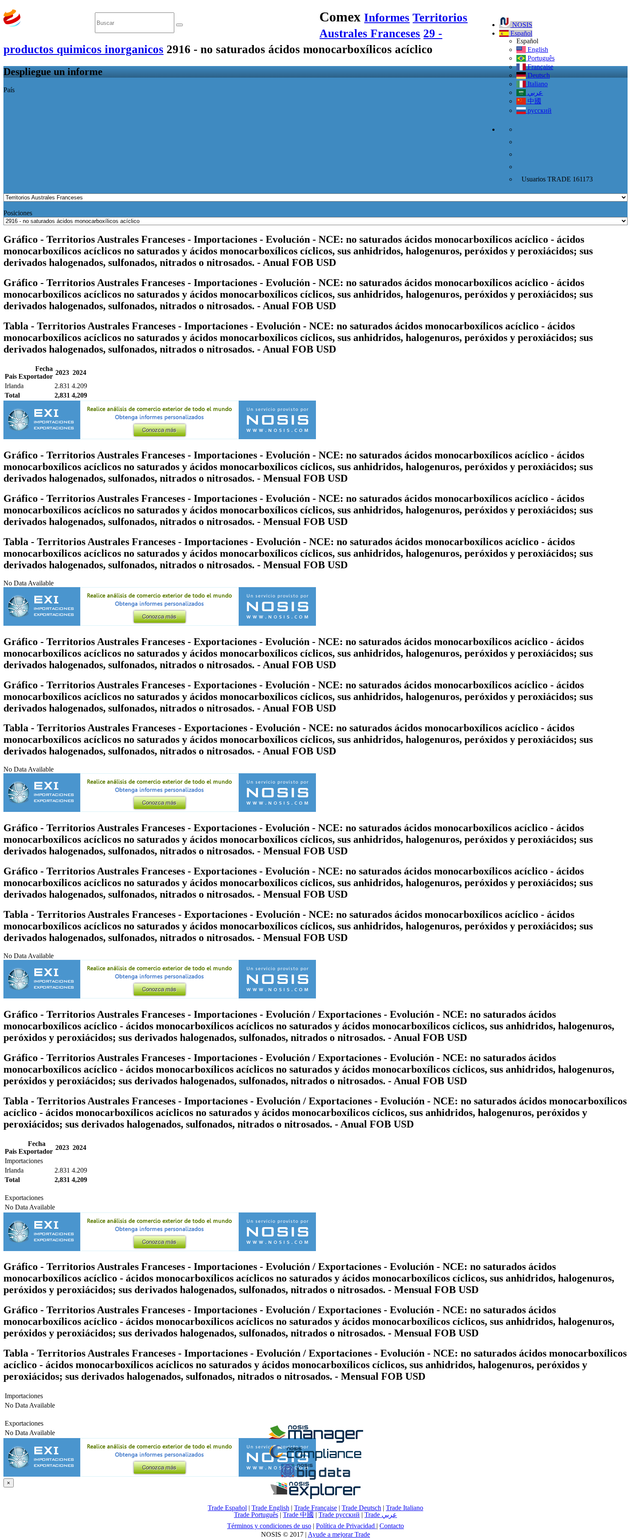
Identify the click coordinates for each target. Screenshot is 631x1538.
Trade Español (227, 1507)
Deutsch (538, 75)
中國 (533, 101)
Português (540, 58)
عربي (534, 92)
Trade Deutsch (361, 1507)
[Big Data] (315, 1478)
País (9, 89)
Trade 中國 (298, 1514)
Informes (387, 17)
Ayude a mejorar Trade (339, 1534)
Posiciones (17, 213)
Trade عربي (380, 1514)
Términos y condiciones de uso (269, 1525)
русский (539, 110)
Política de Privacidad (346, 1525)
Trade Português (256, 1514)
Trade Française (315, 1507)
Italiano (537, 83)
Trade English (270, 1507)
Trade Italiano (404, 1507)
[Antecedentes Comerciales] (315, 1440)
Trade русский (339, 1514)
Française (539, 66)
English (537, 49)
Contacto (391, 1525)
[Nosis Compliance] (315, 1459)
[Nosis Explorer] (315, 1496)
